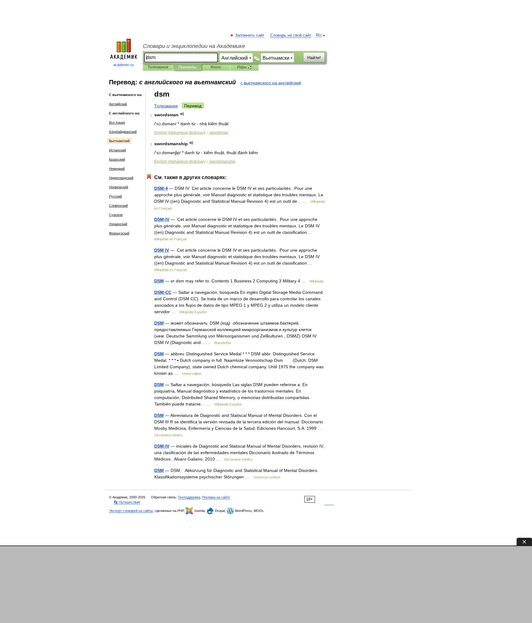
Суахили (116, 215)
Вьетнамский (119, 141)
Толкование (166, 105)
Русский (115, 196)
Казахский (117, 159)
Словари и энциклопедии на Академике (194, 46)
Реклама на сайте (216, 497)
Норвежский (118, 187)
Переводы (187, 67)
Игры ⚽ (244, 67)
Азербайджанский (123, 132)
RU (318, 35)
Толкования (157, 67)
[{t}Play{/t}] (182, 114)
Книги (216, 67)
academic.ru (123, 65)
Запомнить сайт (250, 35)
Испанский (117, 150)
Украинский (118, 224)
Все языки (117, 122)
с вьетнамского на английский (270, 82)
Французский (119, 233)
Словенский (118, 205)
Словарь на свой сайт (290, 35)
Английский (118, 104)
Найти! (314, 57)
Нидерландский (121, 178)
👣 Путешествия (127, 502)
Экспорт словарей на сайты (131, 511)
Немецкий (117, 168)
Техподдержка (189, 497)
